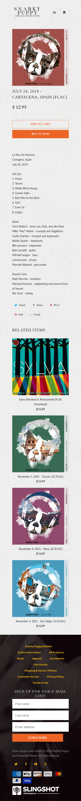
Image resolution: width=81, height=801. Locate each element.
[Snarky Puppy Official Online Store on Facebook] (26, 764)
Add (21, 314)
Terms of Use (40, 682)
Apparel (37, 658)
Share (40, 305)
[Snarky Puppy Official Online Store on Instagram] (45, 764)
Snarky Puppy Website (38, 646)
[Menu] (54, 13)
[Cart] (64, 13)
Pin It (56, 305)
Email (37, 314)
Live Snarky (40, 664)
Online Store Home (29, 652)
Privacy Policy (55, 676)
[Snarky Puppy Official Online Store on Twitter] (16, 764)
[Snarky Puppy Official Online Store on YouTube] (36, 764)
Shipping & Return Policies (40, 670)
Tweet (22, 305)
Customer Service (28, 676)
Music (20, 658)
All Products (56, 652)
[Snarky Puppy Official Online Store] (27, 14)
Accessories (57, 658)
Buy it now (41, 134)
